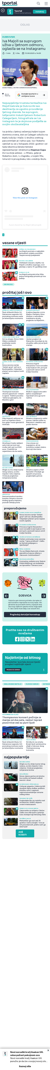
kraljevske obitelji (12, 684)
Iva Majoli (8, 284)
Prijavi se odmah (13, 670)
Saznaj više (25, 1066)
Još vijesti (22, 833)
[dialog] (25, 1059)
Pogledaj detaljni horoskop (25, 614)
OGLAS (25, 24)
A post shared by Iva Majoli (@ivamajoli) (25, 225)
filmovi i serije (32, 684)
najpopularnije (16, 757)
